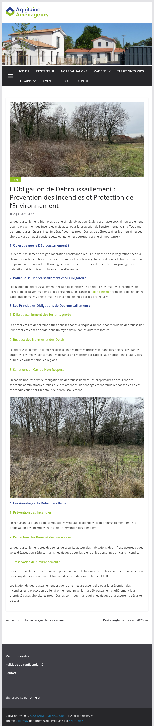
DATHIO (35, 697)
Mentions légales (17, 656)
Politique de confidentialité (24, 664)
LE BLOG (65, 81)
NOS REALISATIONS (74, 71)
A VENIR (48, 81)
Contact (11, 673)
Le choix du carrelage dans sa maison (38, 620)
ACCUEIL (24, 71)
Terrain (15, 179)
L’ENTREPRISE (45, 71)
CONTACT (84, 81)
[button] (108, 71)
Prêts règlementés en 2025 (123, 620)
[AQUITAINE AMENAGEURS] (77, 25)
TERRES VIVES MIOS (130, 71)
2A (32, 214)
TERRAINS (25, 81)
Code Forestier (101, 292)
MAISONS (100, 71)
